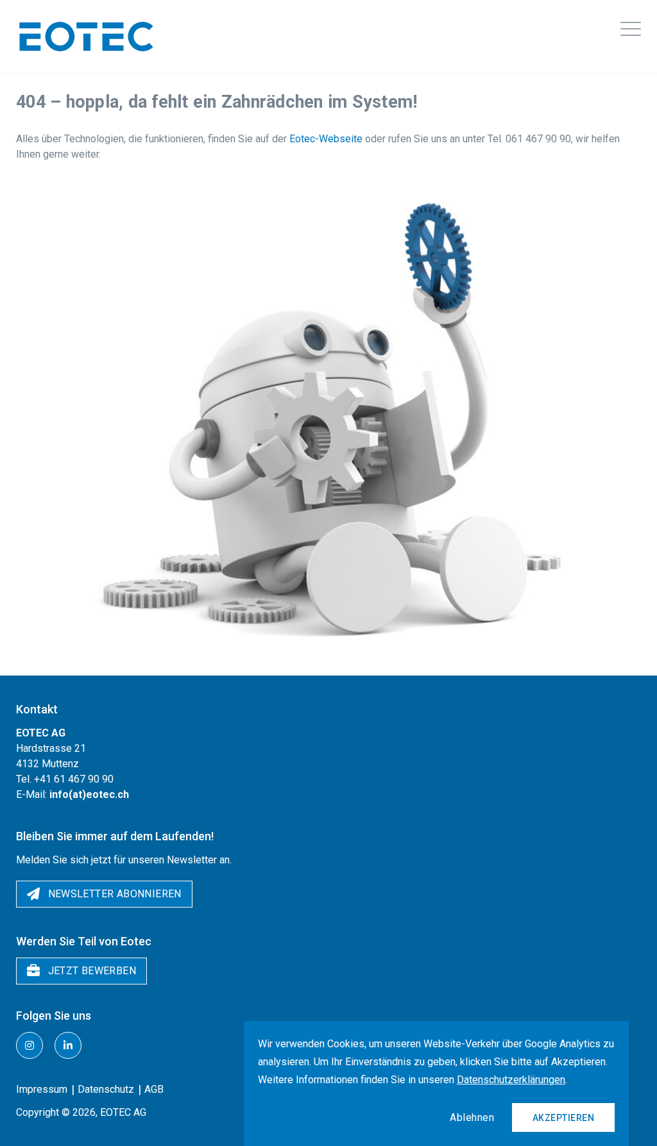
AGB (154, 1089)
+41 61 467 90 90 (74, 779)
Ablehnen (472, 1117)
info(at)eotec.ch (89, 794)
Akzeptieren (564, 1118)
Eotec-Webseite (326, 139)
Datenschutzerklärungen (511, 1080)
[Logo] (86, 37)
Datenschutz (106, 1089)
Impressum (41, 1089)
